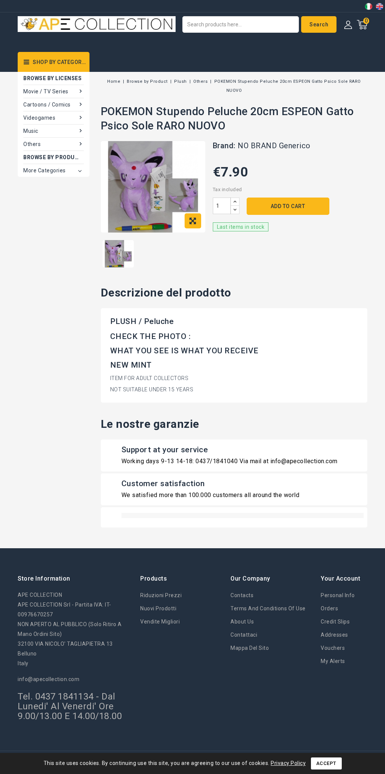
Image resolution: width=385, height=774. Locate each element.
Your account (340, 578)
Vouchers (333, 648)
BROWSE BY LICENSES (52, 78)
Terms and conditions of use (268, 608)
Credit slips (335, 622)
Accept (326, 763)
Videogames (39, 118)
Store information (44, 578)
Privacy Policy (288, 763)
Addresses (334, 635)
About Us (242, 622)
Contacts (241, 595)
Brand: (224, 145)
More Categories (44, 170)
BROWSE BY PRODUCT (53, 157)
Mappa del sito (249, 648)
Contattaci (243, 635)
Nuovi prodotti (158, 608)
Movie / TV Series (45, 91)
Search (318, 24)
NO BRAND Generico (274, 145)
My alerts (333, 661)
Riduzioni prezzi (161, 595)
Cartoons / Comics (47, 105)
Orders (329, 608)
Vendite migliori (160, 622)
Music (30, 131)
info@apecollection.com (48, 679)
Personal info (338, 595)
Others (32, 144)
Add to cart (288, 206)
